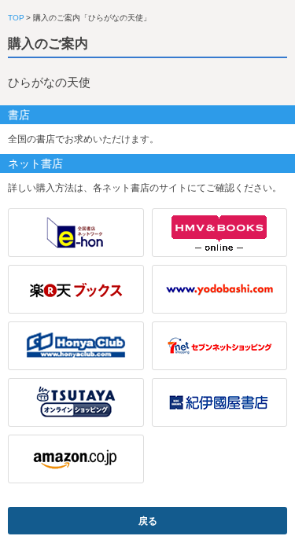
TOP (16, 17)
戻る (147, 521)
